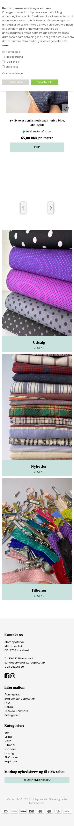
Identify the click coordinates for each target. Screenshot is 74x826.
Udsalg (9, 753)
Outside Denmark (16, 711)
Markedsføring (14, 56)
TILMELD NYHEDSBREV (37, 780)
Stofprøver (12, 757)
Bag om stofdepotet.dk (20, 699)
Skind (8, 737)
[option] (37, 109)
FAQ (7, 703)
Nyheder (10, 749)
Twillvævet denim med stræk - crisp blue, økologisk (37, 122)
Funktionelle (13, 61)
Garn (8, 741)
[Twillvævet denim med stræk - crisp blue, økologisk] (37, 112)
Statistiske (12, 66)
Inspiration (11, 761)
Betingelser (12, 715)
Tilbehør (10, 745)
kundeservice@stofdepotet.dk (25, 663)
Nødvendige (13, 52)
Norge (9, 707)
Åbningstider (13, 694)
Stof (7, 733)
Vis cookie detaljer (12, 73)
